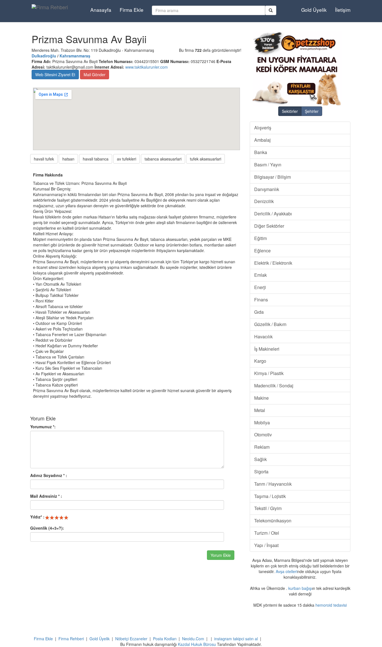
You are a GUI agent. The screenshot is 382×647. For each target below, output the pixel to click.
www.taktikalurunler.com (146, 67)
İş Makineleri (266, 349)
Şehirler (312, 111)
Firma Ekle (131, 9)
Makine (261, 398)
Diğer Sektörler (269, 226)
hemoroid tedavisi (331, 605)
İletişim (342, 9)
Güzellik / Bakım (270, 324)
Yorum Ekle (221, 555)
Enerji (260, 287)
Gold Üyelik (314, 9)
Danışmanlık (266, 189)
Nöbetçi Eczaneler (131, 638)
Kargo (260, 361)
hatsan (68, 159)
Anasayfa (100, 9)
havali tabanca (96, 159)
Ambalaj (262, 140)
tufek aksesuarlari (205, 159)
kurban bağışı (300, 588)
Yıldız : (37, 517)
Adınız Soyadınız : (48, 475)
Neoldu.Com (193, 638)
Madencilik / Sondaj (273, 385)
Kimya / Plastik (269, 373)
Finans (261, 299)
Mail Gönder (94, 74)
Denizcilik (264, 201)
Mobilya (262, 422)
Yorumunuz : (43, 426)
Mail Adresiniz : (46, 496)
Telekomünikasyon (272, 520)
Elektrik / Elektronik (273, 263)
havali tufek (44, 159)
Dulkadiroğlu (44, 56)
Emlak (260, 275)
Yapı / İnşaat (266, 545)
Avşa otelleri (286, 571)
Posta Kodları (164, 638)
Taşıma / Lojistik (270, 496)
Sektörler (290, 111)
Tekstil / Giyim (268, 508)
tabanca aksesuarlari (163, 159)
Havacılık (263, 336)
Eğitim (260, 238)
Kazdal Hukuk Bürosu (197, 644)
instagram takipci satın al (236, 638)
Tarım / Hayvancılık (273, 484)
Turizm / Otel (266, 533)
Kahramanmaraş (75, 56)
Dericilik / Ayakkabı (273, 213)
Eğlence (262, 250)
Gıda (259, 312)
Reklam (262, 447)
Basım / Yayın (267, 164)
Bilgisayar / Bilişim (272, 177)
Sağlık (260, 459)
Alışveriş (262, 127)
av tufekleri (126, 159)
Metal (259, 410)
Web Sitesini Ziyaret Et (55, 74)
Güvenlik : (47, 528)
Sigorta (261, 471)
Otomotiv (263, 434)
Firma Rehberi (71, 638)
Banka (260, 152)
